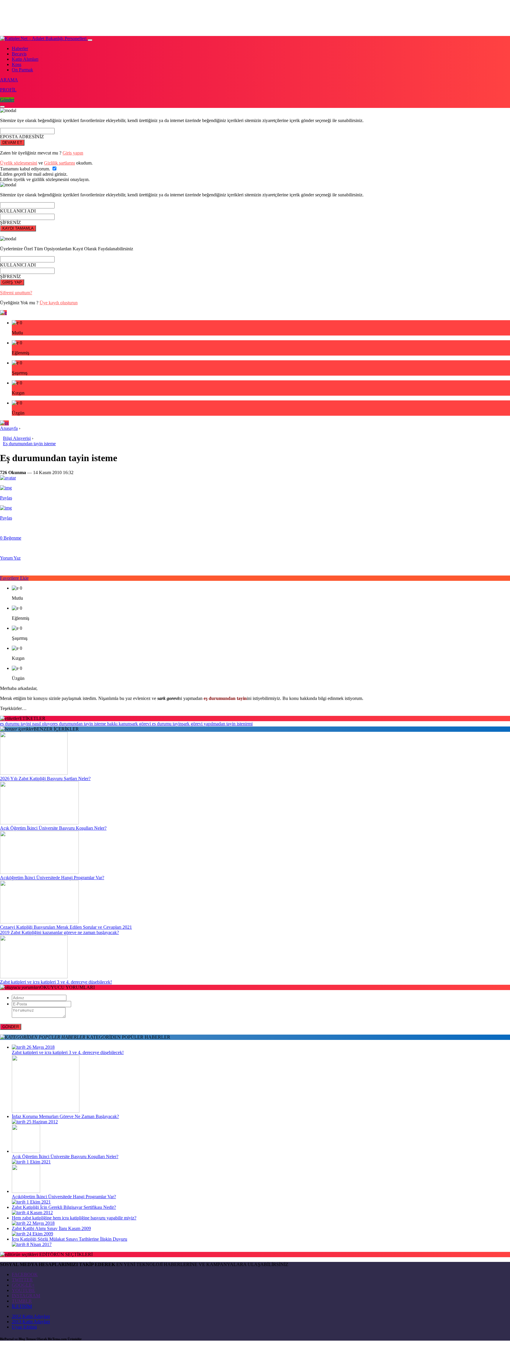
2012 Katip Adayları (31, 1316)
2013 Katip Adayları (31, 1321)
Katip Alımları (25, 59)
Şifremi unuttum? (16, 292)
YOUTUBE (23, 1290)
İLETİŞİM (22, 1306)
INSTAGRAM (26, 1295)
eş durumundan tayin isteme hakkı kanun (92, 723)
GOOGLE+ (23, 1285)
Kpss (16, 64)
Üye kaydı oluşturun (59, 302)
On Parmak (22, 69)
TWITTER (22, 1279)
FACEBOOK (25, 1274)
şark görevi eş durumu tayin (156, 723)
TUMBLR (22, 1300)
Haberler (20, 48)
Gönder (7, 99)
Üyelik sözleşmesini (18, 162)
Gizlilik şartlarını (59, 162)
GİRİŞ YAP (12, 282)
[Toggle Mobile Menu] (90, 40)
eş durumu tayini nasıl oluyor (27, 723)
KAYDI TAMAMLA (18, 228)
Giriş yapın (73, 152)
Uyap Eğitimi (24, 1326)
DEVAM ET (12, 142)
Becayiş (19, 53)
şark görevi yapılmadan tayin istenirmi (217, 723)
